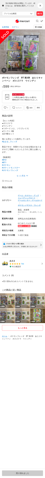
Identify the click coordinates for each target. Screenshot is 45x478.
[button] (37, 21)
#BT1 (4, 162)
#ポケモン (6, 165)
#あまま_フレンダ (9, 141)
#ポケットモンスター (11, 167)
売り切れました (22, 473)
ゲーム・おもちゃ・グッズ (28, 195)
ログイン (15, 27)
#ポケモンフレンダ (10, 170)
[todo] (41, 21)
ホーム (4, 336)
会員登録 (5, 27)
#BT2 (4, 159)
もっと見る (22, 327)
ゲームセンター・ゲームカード (30, 200)
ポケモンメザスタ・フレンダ (29, 205)
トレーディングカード (26, 198)
